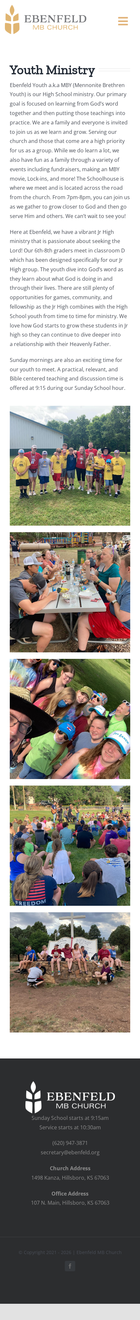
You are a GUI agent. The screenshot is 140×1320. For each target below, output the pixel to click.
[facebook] (70, 1266)
